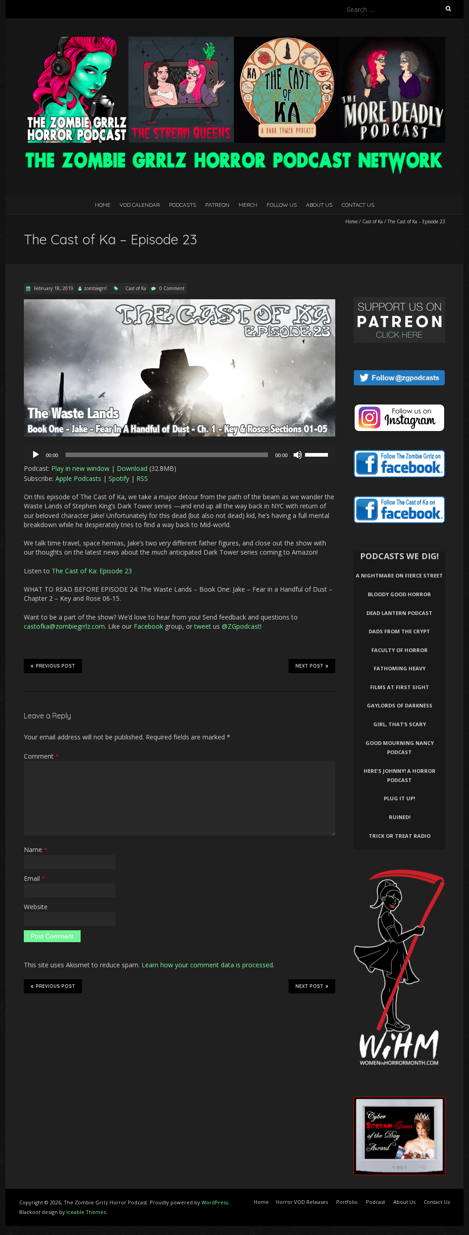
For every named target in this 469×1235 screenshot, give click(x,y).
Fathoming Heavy (399, 668)
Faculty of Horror (399, 650)
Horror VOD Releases (302, 1201)
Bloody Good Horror (399, 594)
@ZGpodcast (241, 626)
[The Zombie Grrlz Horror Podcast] (234, 41)
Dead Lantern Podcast (399, 612)
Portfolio (347, 1201)
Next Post (309, 666)
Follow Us (282, 204)
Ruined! (399, 817)
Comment (41, 756)
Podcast (375, 1201)
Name (35, 849)
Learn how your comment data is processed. (208, 964)
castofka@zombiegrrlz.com (64, 626)
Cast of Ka (372, 221)
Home (102, 204)
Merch (248, 204)
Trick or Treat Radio (400, 835)
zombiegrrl (95, 288)
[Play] (35, 454)
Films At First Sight (399, 687)
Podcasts (182, 204)
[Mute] (297, 454)
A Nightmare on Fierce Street (399, 575)
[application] (179, 455)
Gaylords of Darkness (399, 705)
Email (34, 878)
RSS (142, 478)
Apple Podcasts (78, 478)
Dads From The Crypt (399, 631)
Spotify (119, 478)
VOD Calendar (140, 204)
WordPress (215, 1202)
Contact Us (358, 204)
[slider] (318, 454)
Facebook (148, 626)
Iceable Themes (86, 1211)
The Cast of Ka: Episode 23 (92, 570)
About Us (319, 204)
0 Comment (172, 288)
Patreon (217, 204)
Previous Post (55, 666)
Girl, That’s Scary (399, 724)
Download (132, 468)
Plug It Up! (399, 798)
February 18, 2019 (53, 288)
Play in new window (80, 468)
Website (36, 906)
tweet (202, 626)
